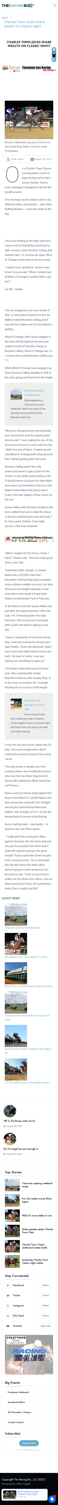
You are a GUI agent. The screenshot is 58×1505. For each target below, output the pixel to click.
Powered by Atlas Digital (16, 1484)
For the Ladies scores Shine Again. (37, 1200)
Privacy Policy (38, 1498)
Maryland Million (16, 1402)
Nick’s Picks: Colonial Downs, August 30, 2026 (29, 986)
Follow (45, 1285)
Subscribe (46, 1326)
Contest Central (15, 1422)
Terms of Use (19, 1498)
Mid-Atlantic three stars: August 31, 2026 (26, 957)
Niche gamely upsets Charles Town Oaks (37, 1231)
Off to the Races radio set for (20, 1121)
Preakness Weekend (18, 1392)
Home (5, 17)
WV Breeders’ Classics (19, 1412)
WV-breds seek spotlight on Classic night (34, 705)
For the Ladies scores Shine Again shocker (27, 1082)
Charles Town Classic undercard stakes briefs (34, 1246)
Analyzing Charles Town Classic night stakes (35, 1261)
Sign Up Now (29, 1443)
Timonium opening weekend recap (22, 927)
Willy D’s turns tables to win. (37, 1215)
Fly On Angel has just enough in (21, 1149)
